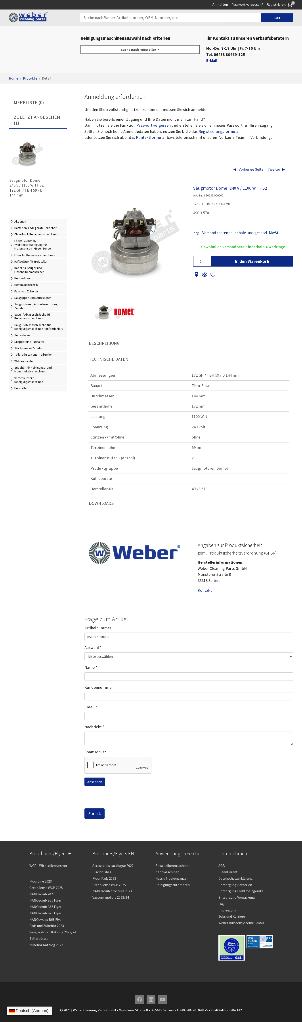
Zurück (94, 813)
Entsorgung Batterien (235, 885)
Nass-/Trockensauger (171, 878)
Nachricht (94, 726)
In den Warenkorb (252, 261)
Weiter (274, 169)
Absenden (94, 782)
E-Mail (211, 60)
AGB (221, 865)
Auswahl (92, 647)
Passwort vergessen (153, 125)
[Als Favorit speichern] (213, 275)
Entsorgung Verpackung (236, 897)
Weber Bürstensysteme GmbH (241, 923)
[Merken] (196, 275)
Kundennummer (98, 687)
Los (277, 17)
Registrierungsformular (219, 131)
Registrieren (276, 4)
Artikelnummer (97, 627)
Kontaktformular (151, 137)
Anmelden (220, 4)
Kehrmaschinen (167, 872)
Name (90, 667)
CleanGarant (228, 872)
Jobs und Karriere (231, 916)
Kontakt (205, 590)
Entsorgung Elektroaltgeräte (240, 891)
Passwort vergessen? (247, 4)
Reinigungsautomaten (172, 885)
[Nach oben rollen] (291, 1011)
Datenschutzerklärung (235, 878)
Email (90, 706)
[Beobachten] (204, 275)
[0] (289, 4)
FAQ (221, 904)
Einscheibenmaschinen (172, 865)
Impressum (227, 910)
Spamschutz (95, 751)
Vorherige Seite (251, 169)
